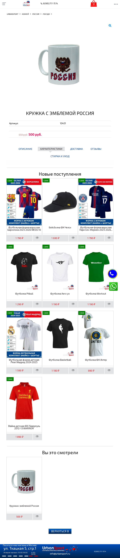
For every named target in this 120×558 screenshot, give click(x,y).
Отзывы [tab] (96, 148)
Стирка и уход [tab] (60, 156)
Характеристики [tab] (51, 148)
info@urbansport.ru (60, 553)
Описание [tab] (25, 148)
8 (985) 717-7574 (100, 551)
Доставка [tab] (76, 148)
